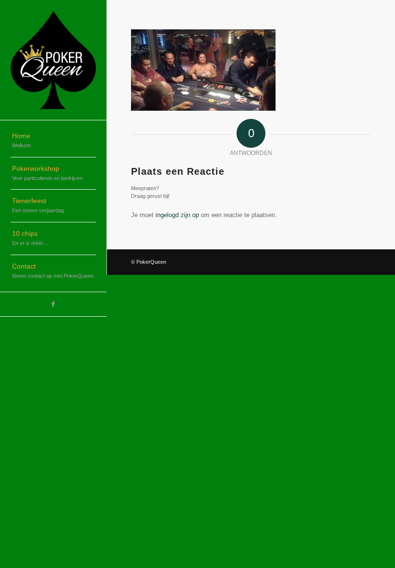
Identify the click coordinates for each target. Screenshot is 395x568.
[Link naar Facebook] (53, 304)
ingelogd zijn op (177, 215)
